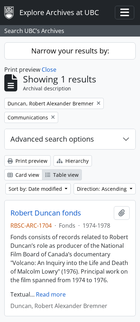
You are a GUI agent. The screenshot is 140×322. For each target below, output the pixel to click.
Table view (65, 174)
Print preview (30, 160)
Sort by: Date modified (36, 188)
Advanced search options (52, 139)
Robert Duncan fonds (45, 213)
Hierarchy (76, 160)
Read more (51, 294)
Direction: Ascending (102, 188)
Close (49, 70)
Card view (26, 174)
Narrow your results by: (70, 51)
